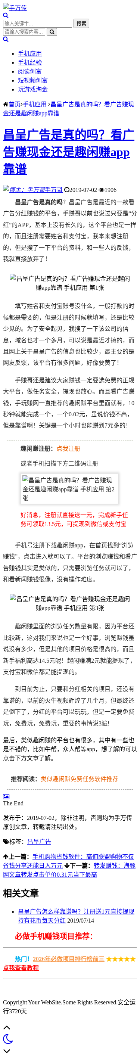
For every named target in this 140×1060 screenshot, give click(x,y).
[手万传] (15, 8)
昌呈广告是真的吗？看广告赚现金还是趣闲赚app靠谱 (68, 152)
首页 (15, 104)
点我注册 (68, 448)
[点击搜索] (6, 15)
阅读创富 (30, 71)
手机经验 (30, 62)
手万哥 (54, 190)
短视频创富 (33, 80)
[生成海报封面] (6, 796)
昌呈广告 (39, 842)
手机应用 (30, 53)
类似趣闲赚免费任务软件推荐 (79, 779)
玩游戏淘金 (33, 89)
